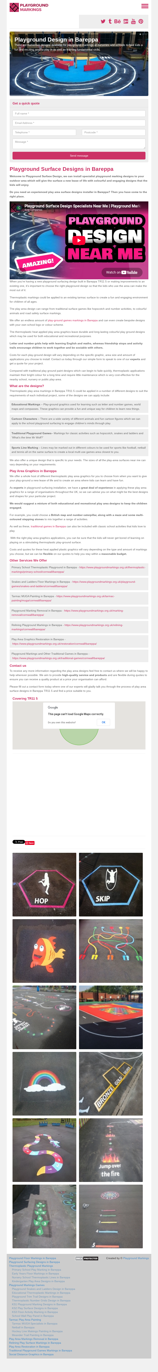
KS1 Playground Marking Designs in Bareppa (39, 1304)
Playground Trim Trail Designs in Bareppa (37, 1296)
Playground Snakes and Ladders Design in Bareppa (43, 1288)
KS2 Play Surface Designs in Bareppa (35, 1308)
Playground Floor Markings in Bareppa (32, 1258)
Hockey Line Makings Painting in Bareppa (37, 1331)
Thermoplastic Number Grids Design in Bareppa (41, 1300)
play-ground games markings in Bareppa (73, 320)
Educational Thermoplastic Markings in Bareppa (41, 1292)
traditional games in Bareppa (48, 526)
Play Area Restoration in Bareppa (29, 1346)
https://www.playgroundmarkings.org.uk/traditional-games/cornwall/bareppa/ (58, 658)
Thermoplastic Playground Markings (31, 1265)
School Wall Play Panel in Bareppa (33, 1315)
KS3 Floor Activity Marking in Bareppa (35, 1312)
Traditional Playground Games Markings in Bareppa (40, 1350)
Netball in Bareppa (23, 1327)
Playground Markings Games (27, 1285)
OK (103, 722)
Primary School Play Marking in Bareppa (36, 1269)
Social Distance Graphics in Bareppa (31, 1354)
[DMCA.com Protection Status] (86, 1258)
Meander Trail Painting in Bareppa (33, 1335)
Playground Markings (136, 1258)
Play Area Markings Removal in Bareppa (33, 1338)
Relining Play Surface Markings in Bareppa (35, 1342)
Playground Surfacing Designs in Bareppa (34, 1262)
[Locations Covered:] (11, 5)
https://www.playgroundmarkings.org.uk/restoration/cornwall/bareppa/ (54, 643)
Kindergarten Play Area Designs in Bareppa (38, 1281)
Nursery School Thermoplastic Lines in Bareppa (41, 1277)
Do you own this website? (62, 722)
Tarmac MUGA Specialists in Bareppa (34, 1323)
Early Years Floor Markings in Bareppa (35, 1273)
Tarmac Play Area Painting (25, 1319)
